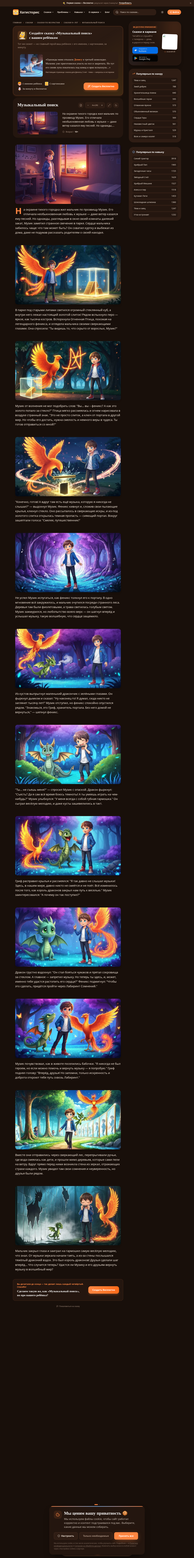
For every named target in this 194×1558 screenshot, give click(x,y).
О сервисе (94, 12)
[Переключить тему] (162, 12)
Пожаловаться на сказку (69, 1306)
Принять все (126, 1535)
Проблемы (62, 12)
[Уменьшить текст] (88, 105)
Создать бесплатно (103, 86)
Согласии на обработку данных (88, 1546)
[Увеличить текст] (102, 105)
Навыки (78, 12)
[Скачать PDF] (80, 105)
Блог (107, 12)
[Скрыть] (190, 3)
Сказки (47, 12)
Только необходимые (96, 1535)
